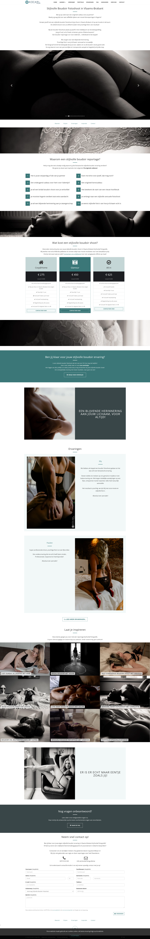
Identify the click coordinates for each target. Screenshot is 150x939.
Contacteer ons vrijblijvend (72, 254)
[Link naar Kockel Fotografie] (33, 2)
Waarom (57, 123)
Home (55, 2)
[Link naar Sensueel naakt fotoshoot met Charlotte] (125, 692)
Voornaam (32, 869)
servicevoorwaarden (67, 910)
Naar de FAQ (76, 825)
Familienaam (83, 869)
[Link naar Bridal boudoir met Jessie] (75, 659)
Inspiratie (84, 123)
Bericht (31, 895)
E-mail (31, 882)
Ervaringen (90, 2)
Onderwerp (32, 888)
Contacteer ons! (41, 310)
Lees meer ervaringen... (76, 619)
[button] (11, 85)
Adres (31, 875)
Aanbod (62, 2)
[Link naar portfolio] (125, 725)
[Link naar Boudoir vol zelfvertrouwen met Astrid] (25, 725)
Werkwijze (71, 2)
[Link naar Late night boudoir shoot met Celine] (75, 692)
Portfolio (80, 2)
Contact (121, 2)
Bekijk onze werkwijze (75, 375)
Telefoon (79, 882)
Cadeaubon (104, 2)
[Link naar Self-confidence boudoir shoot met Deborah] (125, 659)
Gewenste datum (81, 888)
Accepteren (75, 936)
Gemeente (82, 875)
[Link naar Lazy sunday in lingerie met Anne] (25, 659)
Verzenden (119, 913)
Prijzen (65, 123)
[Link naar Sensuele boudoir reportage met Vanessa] (75, 725)
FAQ (97, 2)
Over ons (113, 2)
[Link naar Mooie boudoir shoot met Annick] (25, 692)
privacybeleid (56, 910)
